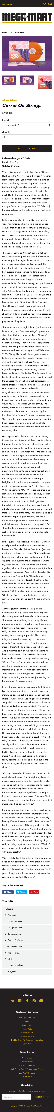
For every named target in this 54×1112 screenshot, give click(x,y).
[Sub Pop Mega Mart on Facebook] (20, 1001)
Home (4, 32)
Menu (9, 4)
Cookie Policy (27, 1032)
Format (5, 120)
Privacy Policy (27, 1029)
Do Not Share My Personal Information (27, 1040)
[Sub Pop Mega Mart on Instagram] (34, 1001)
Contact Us (27, 1043)
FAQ (27, 1021)
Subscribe (41, 1097)
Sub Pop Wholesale (27, 1072)
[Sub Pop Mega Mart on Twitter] (12, 1001)
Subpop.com (27, 1058)
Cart (49, 4)
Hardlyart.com (27, 1061)
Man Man (9, 100)
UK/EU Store (27, 1076)
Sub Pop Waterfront (27, 1065)
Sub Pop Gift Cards (27, 1017)
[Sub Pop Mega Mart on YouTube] (41, 1001)
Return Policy (27, 1025)
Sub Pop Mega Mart (35, 1105)
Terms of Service (27, 1036)
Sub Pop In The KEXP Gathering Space (27, 1069)
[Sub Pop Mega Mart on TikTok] (27, 1001)
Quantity (6, 132)
